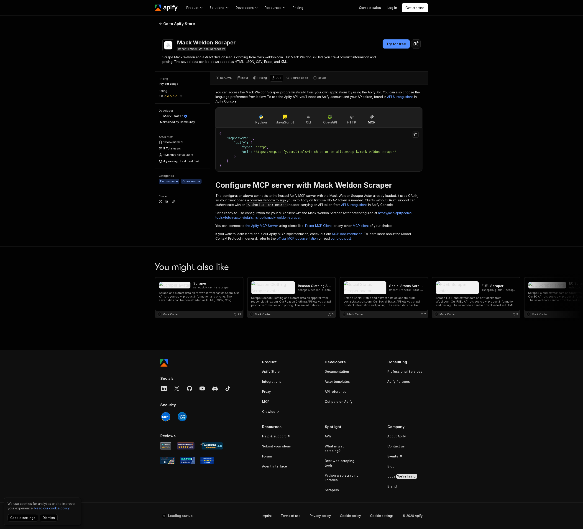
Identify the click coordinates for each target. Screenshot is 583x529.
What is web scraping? (335, 448)
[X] (176, 388)
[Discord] (215, 388)
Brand (392, 486)
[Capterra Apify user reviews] (211, 445)
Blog (390, 466)
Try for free (396, 44)
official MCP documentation (297, 238)
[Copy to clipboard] (415, 134)
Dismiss (49, 518)
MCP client (361, 226)
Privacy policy (320, 516)
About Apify (396, 436)
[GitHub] (189, 388)
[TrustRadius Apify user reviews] (187, 460)
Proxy (266, 391)
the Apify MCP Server (261, 226)
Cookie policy (350, 516)
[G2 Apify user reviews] (167, 460)
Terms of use (291, 516)
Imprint (267, 516)
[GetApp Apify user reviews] (165, 445)
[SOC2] (182, 416)
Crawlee (268, 411)
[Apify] (166, 8)
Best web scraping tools (339, 463)
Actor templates (337, 381)
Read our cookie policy (52, 508)
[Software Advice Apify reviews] (186, 445)
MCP (265, 401)
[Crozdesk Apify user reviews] (207, 460)
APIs (328, 436)
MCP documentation (347, 234)
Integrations (271, 381)
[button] (279, 362)
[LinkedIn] (164, 388)
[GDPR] (165, 416)
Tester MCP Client (318, 226)
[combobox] (416, 44)
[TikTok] (227, 388)
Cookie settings (382, 516)
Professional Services (404, 371)
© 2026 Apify (413, 516)
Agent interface (274, 466)
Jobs (401, 476)
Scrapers (332, 490)
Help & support (274, 436)
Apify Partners (398, 381)
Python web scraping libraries (341, 477)
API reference (335, 391)
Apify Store (271, 371)
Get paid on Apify (339, 401)
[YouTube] (202, 388)
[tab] (224, 78)
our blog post (341, 238)
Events (392, 456)
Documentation (337, 371)
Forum (267, 456)
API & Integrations (400, 97)
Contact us (396, 446)
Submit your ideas (276, 446)
